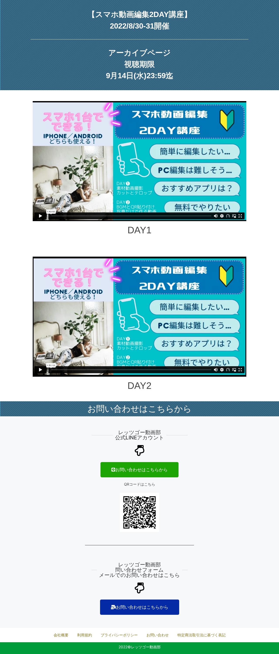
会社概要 (61, 635)
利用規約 (84, 635)
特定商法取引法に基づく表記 (201, 635)
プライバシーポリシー (119, 635)
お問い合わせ (157, 635)
